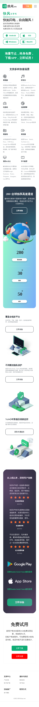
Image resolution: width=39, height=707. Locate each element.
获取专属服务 (19, 432)
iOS (29, 35)
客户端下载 (7, 683)
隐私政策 (22, 680)
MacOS (29, 42)
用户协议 (22, 683)
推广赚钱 (6, 692)
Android (12, 35)
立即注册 (19, 656)
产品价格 (6, 680)
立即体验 (19, 211)
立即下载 (19, 648)
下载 (27, 6)
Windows (12, 42)
